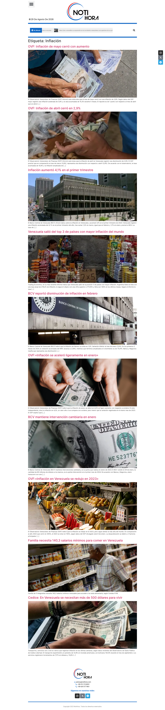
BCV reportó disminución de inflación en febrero (62, 293)
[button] (31, 4)
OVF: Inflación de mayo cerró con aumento (58, 46)
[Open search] (134, 30)
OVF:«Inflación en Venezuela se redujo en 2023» (63, 479)
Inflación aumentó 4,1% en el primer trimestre (60, 170)
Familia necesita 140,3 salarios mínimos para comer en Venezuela (75, 540)
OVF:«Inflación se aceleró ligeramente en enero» (63, 355)
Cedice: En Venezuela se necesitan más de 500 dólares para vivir (75, 597)
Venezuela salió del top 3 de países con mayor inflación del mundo (76, 232)
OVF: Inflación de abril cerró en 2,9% (54, 108)
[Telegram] (160, 62)
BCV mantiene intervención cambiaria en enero (62, 417)
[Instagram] (160, 52)
